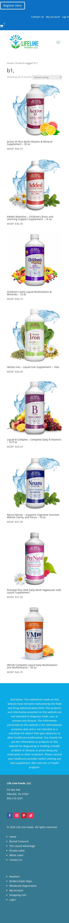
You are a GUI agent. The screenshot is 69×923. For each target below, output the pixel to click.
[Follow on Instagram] (17, 815)
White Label (16, 855)
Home (10, 63)
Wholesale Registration (23, 885)
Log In (65, 16)
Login (12, 899)
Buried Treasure (19, 841)
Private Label (17, 850)
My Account (53, 16)
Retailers (14, 876)
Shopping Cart (17, 895)
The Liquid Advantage (22, 846)
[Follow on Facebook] (10, 815)
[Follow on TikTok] (31, 815)
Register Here (12, 5)
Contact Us (37, 16)
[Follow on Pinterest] (24, 815)
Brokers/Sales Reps (20, 881)
